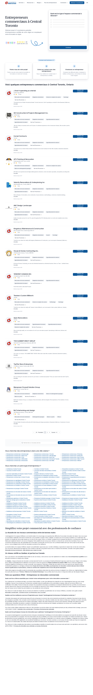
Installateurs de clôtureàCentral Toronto (72, 503)
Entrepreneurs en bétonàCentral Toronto (44, 480)
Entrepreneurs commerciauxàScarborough (17, 454)
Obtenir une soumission (80, 91)
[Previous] (33, 432)
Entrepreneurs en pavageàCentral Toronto (17, 488)
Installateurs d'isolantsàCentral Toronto (16, 503)
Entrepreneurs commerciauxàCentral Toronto (18, 477)
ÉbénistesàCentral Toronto (69, 474)
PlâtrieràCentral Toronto (68, 514)
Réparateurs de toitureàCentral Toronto (72, 516)
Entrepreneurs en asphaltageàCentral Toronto (18, 480)
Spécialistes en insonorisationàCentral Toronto (74, 521)
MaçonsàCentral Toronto (40, 511)
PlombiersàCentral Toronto (13, 516)
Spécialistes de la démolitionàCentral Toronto (18, 521)
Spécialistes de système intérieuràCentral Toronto (47, 521)
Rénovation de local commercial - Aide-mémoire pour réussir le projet (23, 550)
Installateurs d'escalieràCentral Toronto (72, 500)
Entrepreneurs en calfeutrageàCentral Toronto (74, 480)
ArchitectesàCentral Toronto (13, 469)
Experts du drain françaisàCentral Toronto (45, 500)
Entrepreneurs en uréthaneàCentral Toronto (45, 495)
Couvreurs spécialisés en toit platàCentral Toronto (19, 474)
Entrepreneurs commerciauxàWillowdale (16, 459)
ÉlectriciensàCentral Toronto (13, 475)
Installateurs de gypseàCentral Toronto (16, 504)
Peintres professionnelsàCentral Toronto (44, 514)
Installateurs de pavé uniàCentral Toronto (17, 506)
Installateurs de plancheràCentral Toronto (72, 506)
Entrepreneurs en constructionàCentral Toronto (18, 483)
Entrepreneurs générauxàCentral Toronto (17, 498)
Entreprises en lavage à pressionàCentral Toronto (74, 498)
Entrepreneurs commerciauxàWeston (71, 460)
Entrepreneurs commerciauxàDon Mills (44, 460)
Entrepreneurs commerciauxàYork (15, 457)
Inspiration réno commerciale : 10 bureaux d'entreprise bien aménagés (35, 609)
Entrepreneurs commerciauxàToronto (44, 454)
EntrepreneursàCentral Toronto (70, 475)
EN (87, 2)
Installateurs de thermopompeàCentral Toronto (18, 511)
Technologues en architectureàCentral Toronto (18, 522)
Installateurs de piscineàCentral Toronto (44, 506)
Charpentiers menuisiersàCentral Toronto (72, 469)
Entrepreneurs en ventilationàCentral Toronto (73, 495)
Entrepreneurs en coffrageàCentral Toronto (73, 482)
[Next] (59, 432)
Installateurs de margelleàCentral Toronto (44, 504)
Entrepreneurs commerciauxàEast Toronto (73, 457)
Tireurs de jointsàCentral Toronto (42, 522)
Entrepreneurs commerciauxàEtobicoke (72, 455)
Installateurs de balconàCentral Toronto (44, 503)
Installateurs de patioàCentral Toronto (71, 504)
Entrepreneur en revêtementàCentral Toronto (46, 475)
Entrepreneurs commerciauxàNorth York (16, 455)
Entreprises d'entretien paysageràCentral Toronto (47, 498)
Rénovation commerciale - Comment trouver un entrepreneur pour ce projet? (25, 592)
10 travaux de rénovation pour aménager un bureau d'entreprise (30, 626)
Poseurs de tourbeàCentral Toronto (43, 516)
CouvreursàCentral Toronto (13, 470)
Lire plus (16, 104)
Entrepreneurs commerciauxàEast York (44, 457)
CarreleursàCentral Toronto (41, 469)
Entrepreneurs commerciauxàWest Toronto (73, 459)
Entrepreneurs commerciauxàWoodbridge (45, 455)
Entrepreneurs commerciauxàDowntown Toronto (46, 459)
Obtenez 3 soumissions (77, 2)
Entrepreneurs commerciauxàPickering (72, 454)
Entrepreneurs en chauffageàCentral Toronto (17, 482)
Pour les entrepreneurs (50, 2)
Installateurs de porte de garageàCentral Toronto (18, 508)
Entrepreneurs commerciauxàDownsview (17, 460)
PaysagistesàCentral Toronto (13, 514)
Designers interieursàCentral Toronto (43, 474)
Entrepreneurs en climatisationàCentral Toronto (46, 482)
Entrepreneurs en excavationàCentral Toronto (74, 483)
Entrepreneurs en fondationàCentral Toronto (17, 485)
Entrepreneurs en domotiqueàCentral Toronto (46, 483)
